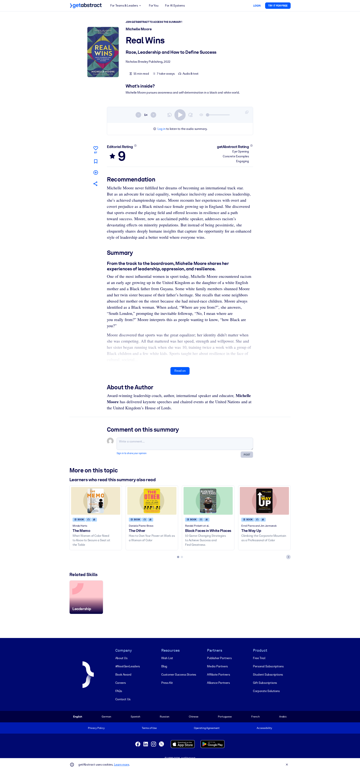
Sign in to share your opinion (131, 453)
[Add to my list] (95, 172)
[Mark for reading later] (95, 161)
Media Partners (217, 666)
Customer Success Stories (178, 674)
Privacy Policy (96, 727)
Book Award (123, 674)
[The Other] (151, 500)
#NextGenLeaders (127, 666)
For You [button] (153, 5)
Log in (162, 129)
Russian (164, 716)
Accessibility (264, 727)
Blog (164, 666)
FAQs (118, 691)
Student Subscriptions (268, 674)
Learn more (121, 764)
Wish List (167, 658)
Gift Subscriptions (265, 683)
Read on (179, 370)
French (255, 716)
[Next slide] (288, 557)
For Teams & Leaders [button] (124, 5)
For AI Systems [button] (175, 5)
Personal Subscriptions (268, 666)
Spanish (135, 716)
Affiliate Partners (218, 674)
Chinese (193, 716)
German (106, 716)
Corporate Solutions (266, 691)
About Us (121, 658)
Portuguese (225, 716)
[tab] (178, 557)
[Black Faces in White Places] (208, 500)
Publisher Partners (219, 658)
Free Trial (259, 658)
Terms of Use (149, 727)
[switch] (180, 114)
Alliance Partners (218, 683)
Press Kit (167, 683)
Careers (120, 683)
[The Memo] (95, 500)
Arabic (283, 716)
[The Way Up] (264, 500)
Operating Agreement (207, 727)
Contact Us (122, 699)
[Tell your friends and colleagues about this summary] (95, 184)
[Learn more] (135, 145)
